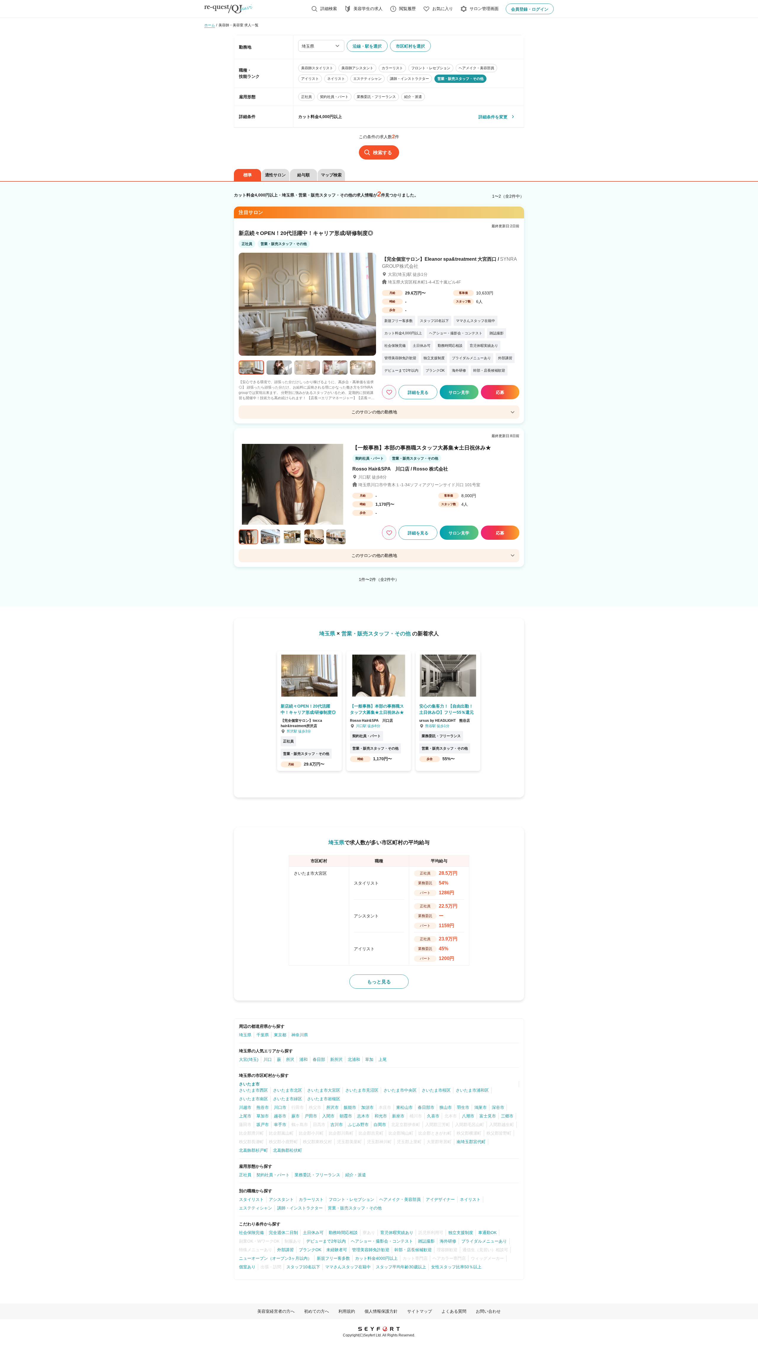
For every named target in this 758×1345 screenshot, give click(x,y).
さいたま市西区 (253, 1090)
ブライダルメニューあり (484, 1241)
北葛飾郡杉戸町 (253, 1150)
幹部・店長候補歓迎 (413, 1249)
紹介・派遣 (355, 1174)
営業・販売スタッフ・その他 (355, 1208)
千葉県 (262, 1034)
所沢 (290, 1059)
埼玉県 (245, 1034)
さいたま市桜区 (436, 1090)
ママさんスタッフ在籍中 (348, 1267)
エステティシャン (255, 1208)
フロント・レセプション (351, 1199)
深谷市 (498, 1107)
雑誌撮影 (426, 1241)
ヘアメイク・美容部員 (400, 1199)
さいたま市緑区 (287, 1098)
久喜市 (433, 1116)
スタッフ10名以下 (303, 1267)
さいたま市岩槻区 (323, 1098)
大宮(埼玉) (248, 1059)
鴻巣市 (480, 1107)
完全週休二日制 (283, 1232)
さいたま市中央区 (400, 1090)
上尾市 (245, 1116)
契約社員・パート (273, 1174)
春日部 (319, 1059)
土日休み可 (313, 1232)
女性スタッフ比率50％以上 (456, 1267)
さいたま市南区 (253, 1098)
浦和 (303, 1059)
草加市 (262, 1116)
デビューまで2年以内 (326, 1241)
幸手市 (280, 1124)
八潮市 (468, 1116)
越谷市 (280, 1116)
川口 (268, 1059)
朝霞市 (346, 1116)
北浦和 (354, 1059)
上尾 (382, 1059)
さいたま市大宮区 (323, 1090)
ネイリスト (470, 1199)
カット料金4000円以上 (376, 1258)
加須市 (367, 1107)
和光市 (381, 1116)
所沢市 (332, 1107)
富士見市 (487, 1116)
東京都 (280, 1034)
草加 (369, 1059)
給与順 (303, 175)
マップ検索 (331, 175)
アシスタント (281, 1199)
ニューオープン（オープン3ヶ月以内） (275, 1258)
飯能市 (350, 1107)
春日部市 (426, 1107)
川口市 (280, 1107)
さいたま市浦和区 (472, 1090)
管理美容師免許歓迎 (370, 1249)
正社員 (245, 1174)
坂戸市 (262, 1124)
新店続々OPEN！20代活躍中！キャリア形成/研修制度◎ (306, 233)
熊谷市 (262, 1107)
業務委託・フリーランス (317, 1174)
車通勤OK (487, 1232)
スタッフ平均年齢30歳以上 (401, 1267)
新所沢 (336, 1059)
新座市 (398, 1116)
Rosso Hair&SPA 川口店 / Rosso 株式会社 (400, 468)
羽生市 (463, 1107)
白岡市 (380, 1124)
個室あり (247, 1267)
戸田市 (311, 1116)
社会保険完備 (251, 1232)
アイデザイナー (440, 1199)
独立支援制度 (460, 1232)
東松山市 (404, 1107)
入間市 (328, 1116)
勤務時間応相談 (343, 1232)
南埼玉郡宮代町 (471, 1141)
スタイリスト (251, 1199)
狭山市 (445, 1107)
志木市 (363, 1116)
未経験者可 (336, 1249)
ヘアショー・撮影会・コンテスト (382, 1241)
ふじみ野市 (358, 1124)
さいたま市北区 (287, 1090)
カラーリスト (311, 1199)
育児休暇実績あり (396, 1232)
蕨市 (295, 1116)
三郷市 (507, 1116)
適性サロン (275, 175)
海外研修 (448, 1241)
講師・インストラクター (300, 1208)
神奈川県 (299, 1034)
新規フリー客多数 (333, 1258)
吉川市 (336, 1124)
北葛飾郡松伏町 (287, 1150)
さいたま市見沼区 (361, 1090)
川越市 (245, 1107)
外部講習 (285, 1249)
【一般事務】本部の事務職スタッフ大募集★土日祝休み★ (421, 448)
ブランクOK (310, 1249)
